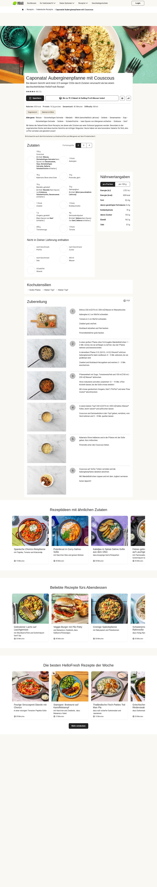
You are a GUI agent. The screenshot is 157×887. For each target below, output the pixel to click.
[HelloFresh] (18, 3)
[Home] (22, 9)
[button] (59, 145)
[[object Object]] (122, 98)
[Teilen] (128, 98)
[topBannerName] (78, 19)
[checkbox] (27, 91)
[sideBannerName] (115, 154)
